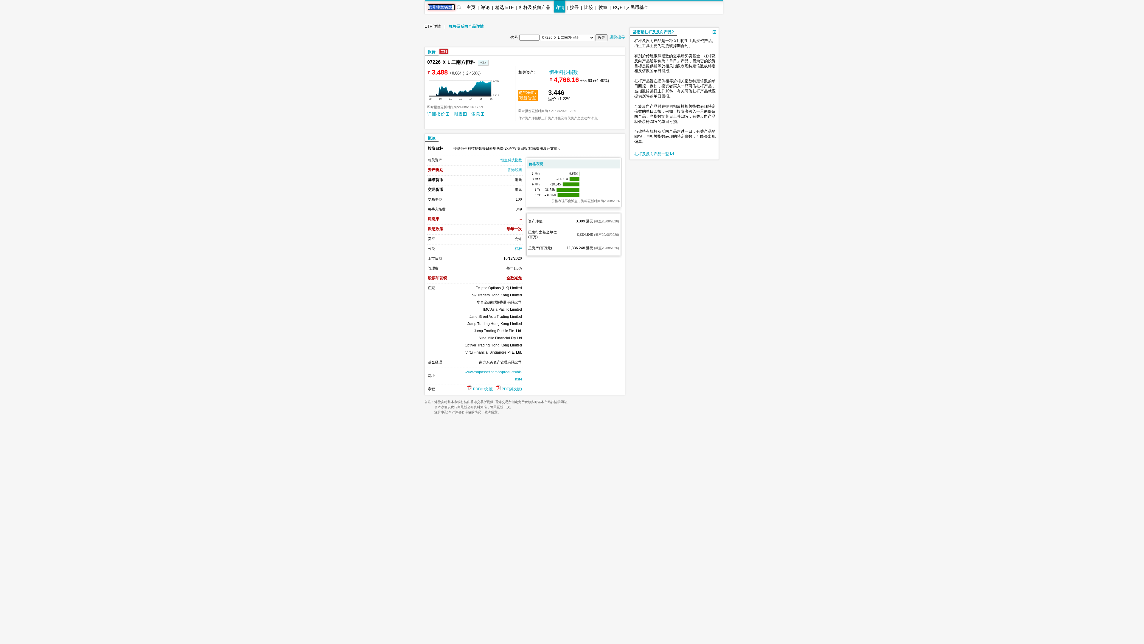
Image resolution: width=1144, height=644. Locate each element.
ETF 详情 (433, 26)
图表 (458, 114)
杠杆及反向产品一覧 (652, 154)
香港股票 (515, 170)
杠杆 (518, 249)
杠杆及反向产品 (534, 7)
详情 (560, 7)
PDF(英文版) (511, 389)
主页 (471, 7)
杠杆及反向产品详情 (466, 26)
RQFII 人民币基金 (630, 7)
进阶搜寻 (617, 37)
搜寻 (574, 7)
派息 (475, 114)
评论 (485, 7)
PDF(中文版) (482, 389)
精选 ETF (504, 7)
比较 (588, 7)
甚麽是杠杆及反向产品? (653, 32)
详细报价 (436, 114)
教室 (603, 7)
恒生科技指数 (563, 72)
